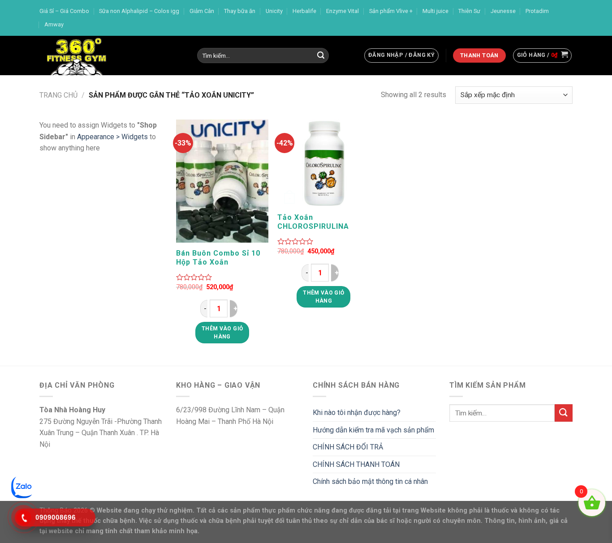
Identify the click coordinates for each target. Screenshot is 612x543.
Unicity (274, 11)
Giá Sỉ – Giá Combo (64, 11)
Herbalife (304, 11)
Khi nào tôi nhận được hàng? (357, 412)
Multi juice (435, 11)
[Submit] (320, 55)
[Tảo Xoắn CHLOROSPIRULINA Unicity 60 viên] (323, 163)
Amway (54, 24)
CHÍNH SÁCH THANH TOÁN (356, 464)
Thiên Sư (469, 11)
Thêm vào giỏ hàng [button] (222, 332)
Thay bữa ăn (239, 11)
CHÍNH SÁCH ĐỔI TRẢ (348, 447)
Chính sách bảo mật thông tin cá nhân (370, 481)
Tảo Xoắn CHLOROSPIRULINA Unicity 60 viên (313, 222)
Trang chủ (58, 95)
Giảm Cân (202, 11)
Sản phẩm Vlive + (391, 11)
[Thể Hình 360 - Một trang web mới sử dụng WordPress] (111, 55)
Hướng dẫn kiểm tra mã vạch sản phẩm (373, 430)
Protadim (537, 11)
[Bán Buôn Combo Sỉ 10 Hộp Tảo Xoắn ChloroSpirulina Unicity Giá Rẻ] (222, 181)
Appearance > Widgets (112, 137)
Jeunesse (503, 11)
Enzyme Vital (342, 11)
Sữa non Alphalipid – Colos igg (139, 11)
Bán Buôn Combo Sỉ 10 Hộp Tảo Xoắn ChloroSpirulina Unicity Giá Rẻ (219, 258)
